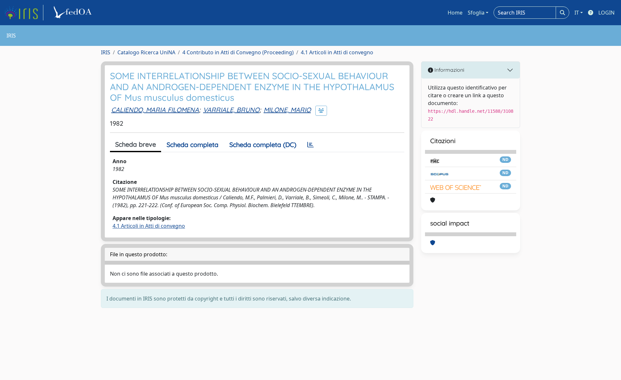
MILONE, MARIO (287, 110)
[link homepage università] (74, 12)
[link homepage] (23, 12)
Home (455, 12)
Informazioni (448, 70)
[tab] (310, 145)
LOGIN (606, 12)
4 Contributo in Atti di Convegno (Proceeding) (238, 52)
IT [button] (576, 12)
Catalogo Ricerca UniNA (146, 52)
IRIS (105, 52)
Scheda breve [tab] (135, 144)
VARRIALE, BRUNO (231, 110)
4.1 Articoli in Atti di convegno (337, 52)
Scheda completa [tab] (192, 145)
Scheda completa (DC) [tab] (262, 145)
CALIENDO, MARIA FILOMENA (155, 110)
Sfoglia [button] (476, 12)
